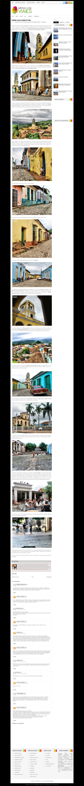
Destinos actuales (33, 763)
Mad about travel (18, 765)
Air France (48, 755)
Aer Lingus (48, 753)
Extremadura (70, 761)
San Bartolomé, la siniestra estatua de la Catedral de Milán (65, 49)
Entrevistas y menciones (31, 2)
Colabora (38, 2)
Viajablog (32, 765)
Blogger (51, 781)
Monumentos (36, 16)
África (59, 771)
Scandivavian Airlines (50, 763)
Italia (72, 763)
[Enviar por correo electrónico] (12, 573)
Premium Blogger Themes (48, 784)
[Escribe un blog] (13, 573)
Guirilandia (32, 768)
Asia (25, 16)
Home (12, 2)
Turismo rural (66, 769)
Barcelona (66, 755)
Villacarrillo (36, 260)
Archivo (67, 22)
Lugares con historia (34, 757)
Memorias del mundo (19, 774)
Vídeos (67, 770)
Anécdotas (67, 754)
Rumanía (59, 769)
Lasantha (41, 784)
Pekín (72, 766)
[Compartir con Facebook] (15, 573)
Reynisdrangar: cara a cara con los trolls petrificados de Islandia (65, 28)
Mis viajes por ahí (18, 755)
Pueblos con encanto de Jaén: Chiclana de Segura (65, 42)
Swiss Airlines (48, 765)
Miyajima (71, 765)
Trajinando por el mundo (19, 757)
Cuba (19, 22)
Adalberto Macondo (20, 584)
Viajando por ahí (18, 768)
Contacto (43, 2)
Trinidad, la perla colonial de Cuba (21, 20)
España (17, 16)
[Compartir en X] (14, 573)
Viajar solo (59, 770)
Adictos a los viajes (41, 781)
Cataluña (64, 756)
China (71, 756)
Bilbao (71, 755)
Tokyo (62, 769)
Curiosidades (61, 759)
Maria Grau (18, 608)
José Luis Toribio (24, 22)
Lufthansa (48, 761)
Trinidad (38, 22)
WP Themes (33, 784)
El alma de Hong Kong (63, 76)
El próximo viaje (33, 761)
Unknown (18, 632)
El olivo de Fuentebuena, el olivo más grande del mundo (65, 56)
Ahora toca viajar (18, 753)
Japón (59, 764)
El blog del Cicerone (18, 759)
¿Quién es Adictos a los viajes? (20, 2)
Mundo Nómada (33, 753)
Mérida (66, 766)
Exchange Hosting (55, 784)
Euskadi (65, 761)
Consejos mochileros (63, 758)
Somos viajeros (33, 759)
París (69, 766)
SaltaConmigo (17, 770)
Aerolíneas (60, 753)
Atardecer (60, 755)
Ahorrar (65, 753)
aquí (15, 556)
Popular (56, 22)
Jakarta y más (17, 763)
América (16, 22)
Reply (14, 592)
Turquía (71, 769)
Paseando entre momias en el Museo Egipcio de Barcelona (65, 85)
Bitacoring (32, 770)
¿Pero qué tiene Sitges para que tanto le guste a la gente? (65, 63)
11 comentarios (43, 22)
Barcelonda (32, 772)
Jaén (62, 764)
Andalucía (60, 754)
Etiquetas (62, 22)
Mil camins (32, 755)
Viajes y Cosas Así (34, 774)
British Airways (48, 757)
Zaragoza (71, 770)
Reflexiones (67, 768)
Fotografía (30, 16)
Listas (65, 764)
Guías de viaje (33, 776)
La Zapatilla (17, 772)
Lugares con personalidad (32, 22)
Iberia (47, 759)
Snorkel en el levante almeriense (65, 34)
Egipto (66, 759)
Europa (21, 16)
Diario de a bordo (18, 761)
